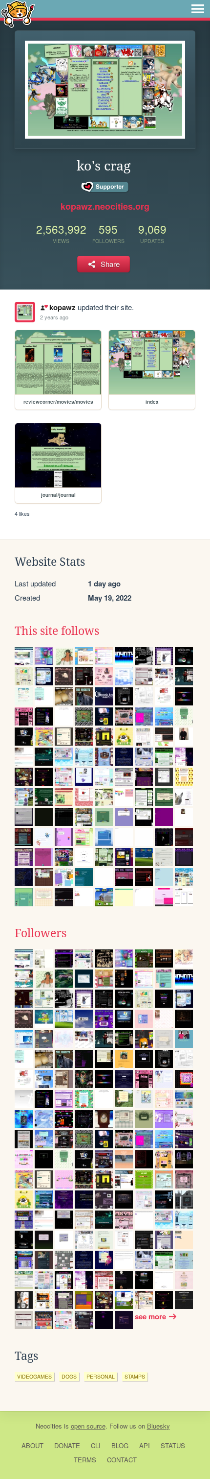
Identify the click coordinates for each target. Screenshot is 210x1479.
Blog (119, 1445)
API (144, 1445)
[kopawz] (25, 312)
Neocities (49, 1426)
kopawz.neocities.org (105, 206)
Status (173, 1445)
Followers (40, 933)
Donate (67, 1445)
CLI (96, 1445)
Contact (122, 1459)
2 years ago (54, 317)
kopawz (62, 307)
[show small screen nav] (198, 9)
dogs (69, 1376)
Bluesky (158, 1426)
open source (88, 1426)
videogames (34, 1376)
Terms (85, 1459)
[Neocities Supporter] (105, 187)
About (32, 1445)
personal (100, 1376)
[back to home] (18, 13)
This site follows (57, 631)
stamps (135, 1376)
